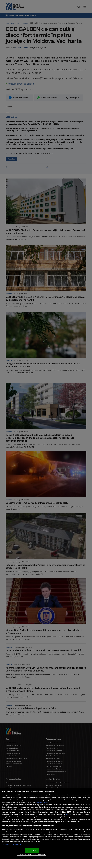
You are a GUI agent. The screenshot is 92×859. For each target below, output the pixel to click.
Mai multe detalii (42, 802)
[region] (46, 823)
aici (67, 814)
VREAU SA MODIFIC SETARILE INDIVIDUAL (31, 855)
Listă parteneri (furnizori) (11, 844)
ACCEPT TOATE (32, 850)
